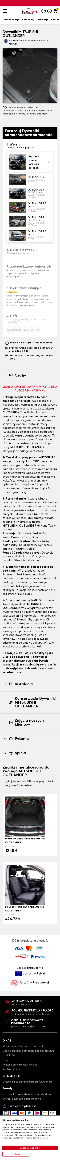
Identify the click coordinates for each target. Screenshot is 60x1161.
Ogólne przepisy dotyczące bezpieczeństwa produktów (28, 1053)
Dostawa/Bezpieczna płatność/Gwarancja (27, 1082)
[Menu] (11, 11)
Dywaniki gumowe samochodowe (22, 1099)
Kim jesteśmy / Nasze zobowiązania (23, 1046)
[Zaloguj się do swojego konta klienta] (49, 11)
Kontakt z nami (11, 1069)
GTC (5, 1060)
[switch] (11, 20)
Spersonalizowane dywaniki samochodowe (27, 1094)
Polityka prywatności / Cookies (20, 1065)
